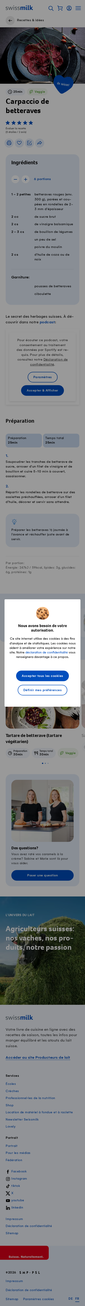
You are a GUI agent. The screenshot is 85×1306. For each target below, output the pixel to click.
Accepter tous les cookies (42, 676)
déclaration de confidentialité (46, 652)
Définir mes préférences (42, 690)
